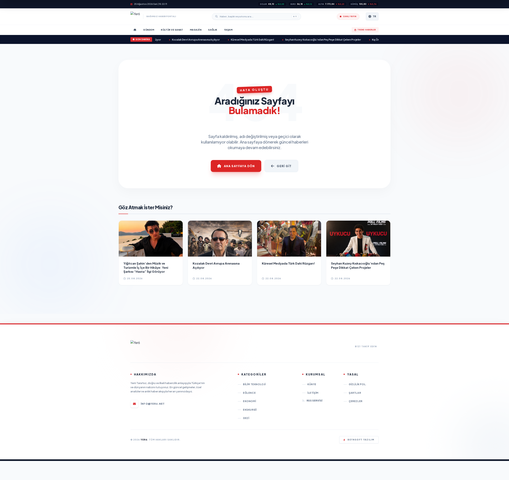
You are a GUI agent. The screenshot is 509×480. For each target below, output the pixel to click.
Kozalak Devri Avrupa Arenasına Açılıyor (182, 39)
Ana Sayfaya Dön (239, 166)
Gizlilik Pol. (357, 384)
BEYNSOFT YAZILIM (361, 439)
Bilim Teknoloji (254, 384)
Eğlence (249, 392)
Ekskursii (249, 409)
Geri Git (284, 166)
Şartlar (355, 392)
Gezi (246, 418)
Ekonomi (249, 401)
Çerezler (355, 401)
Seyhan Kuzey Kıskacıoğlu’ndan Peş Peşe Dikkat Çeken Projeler (309, 39)
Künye (311, 384)
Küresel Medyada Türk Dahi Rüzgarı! (238, 39)
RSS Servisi (314, 400)
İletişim (313, 392)
